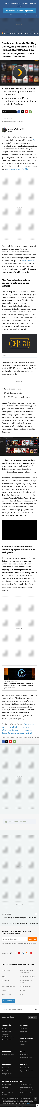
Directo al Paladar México (8, 1093)
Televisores (6, 970)
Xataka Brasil (6, 1087)
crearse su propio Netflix (17, 169)
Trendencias (6, 1068)
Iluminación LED (25, 986)
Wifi (21, 994)
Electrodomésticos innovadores (26, 971)
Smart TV (5, 990)
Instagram (23, 953)
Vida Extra (23, 1031)
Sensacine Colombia (26, 1090)
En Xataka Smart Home (10, 681)
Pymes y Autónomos (26, 1071)
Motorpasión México (27, 1093)
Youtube (19, 953)
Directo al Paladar (8, 1055)
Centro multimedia (16, 737)
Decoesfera (6, 1071)
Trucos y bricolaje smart (26, 981)
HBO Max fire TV (22, 923)
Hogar (4, 976)
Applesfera (5, 1034)
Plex (35, 140)
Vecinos (12, 33)
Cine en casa (6, 994)
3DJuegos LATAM (25, 1084)
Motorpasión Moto (26, 1057)
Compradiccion (7, 1074)
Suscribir (32, 939)
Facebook (18, 111)
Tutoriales (5, 980)
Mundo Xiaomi (7, 1040)
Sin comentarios (10, 112)
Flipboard (26, 111)
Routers (23, 990)
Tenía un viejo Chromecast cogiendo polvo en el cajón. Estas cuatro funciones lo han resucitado (20, 917)
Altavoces (28, 33)
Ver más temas (8, 1001)
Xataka (4, 1028)
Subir (31, 1017)
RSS (27, 953)
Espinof (22, 1044)
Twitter (22, 111)
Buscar (36, 1009)
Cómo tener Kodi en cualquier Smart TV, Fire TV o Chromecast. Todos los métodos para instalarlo (19, 686)
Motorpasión (24, 1055)
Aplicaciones (28, 737)
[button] (16, 129)
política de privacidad (30, 943)
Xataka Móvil (6, 1031)
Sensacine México (26, 1087)
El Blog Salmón (25, 1068)
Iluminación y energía (27, 976)
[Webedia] (8, 1018)
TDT (5, 33)
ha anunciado (28, 260)
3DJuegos (23, 1028)
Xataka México (7, 1084)
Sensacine (23, 1041)
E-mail (30, 111)
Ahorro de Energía (8, 986)
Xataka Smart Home (8, 1037)
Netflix (20, 33)
